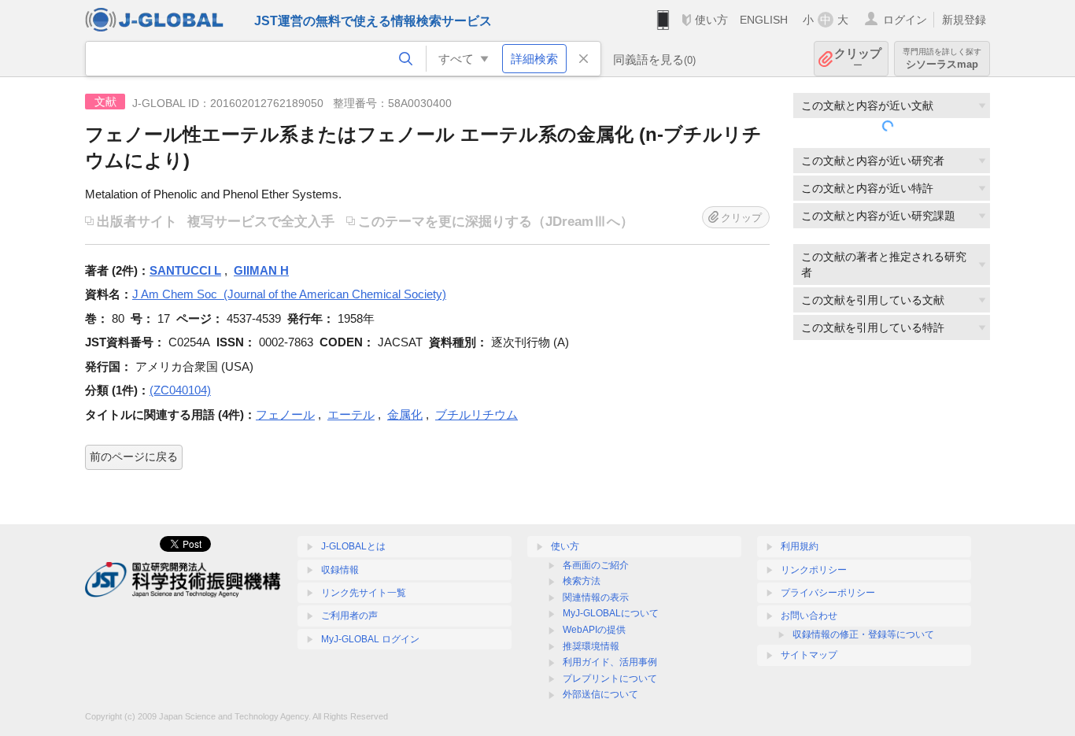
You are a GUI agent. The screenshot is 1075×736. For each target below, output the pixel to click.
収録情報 (340, 569)
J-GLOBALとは (353, 546)
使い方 (711, 19)
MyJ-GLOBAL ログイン (370, 639)
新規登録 (964, 19)
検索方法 (581, 580)
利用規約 (799, 546)
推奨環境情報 (591, 646)
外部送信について (600, 694)
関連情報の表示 (596, 597)
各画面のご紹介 (596, 565)
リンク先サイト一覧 (363, 592)
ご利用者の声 (349, 615)
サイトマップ (809, 654)
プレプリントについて (610, 678)
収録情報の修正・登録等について (863, 634)
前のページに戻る (134, 456)
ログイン (905, 19)
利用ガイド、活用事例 (610, 662)
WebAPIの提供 (594, 629)
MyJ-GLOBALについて (611, 613)
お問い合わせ (809, 615)
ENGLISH (764, 19)
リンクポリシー (814, 569)
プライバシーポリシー (828, 592)
